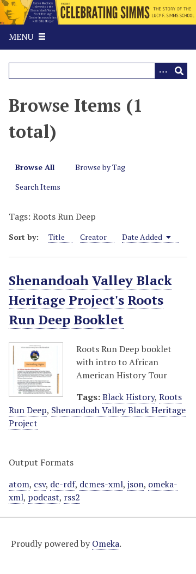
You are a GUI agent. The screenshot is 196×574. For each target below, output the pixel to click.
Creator (93, 237)
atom (19, 484)
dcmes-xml (101, 484)
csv (40, 484)
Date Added (143, 237)
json (135, 484)
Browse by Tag (100, 167)
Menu (21, 37)
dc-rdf (62, 484)
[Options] (163, 71)
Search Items (37, 187)
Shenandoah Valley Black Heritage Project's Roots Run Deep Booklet (90, 299)
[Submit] (179, 71)
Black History (128, 397)
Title (56, 237)
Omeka (105, 543)
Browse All (34, 167)
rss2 (72, 497)
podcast (43, 497)
